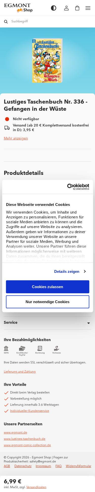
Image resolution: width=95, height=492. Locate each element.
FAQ (58, 466)
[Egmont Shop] (25, 7)
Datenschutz (22, 466)
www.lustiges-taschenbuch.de (24, 439)
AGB (7, 466)
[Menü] (88, 8)
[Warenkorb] (77, 8)
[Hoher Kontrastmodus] (53, 8)
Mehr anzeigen (16, 138)
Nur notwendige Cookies (47, 302)
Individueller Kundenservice (29, 411)
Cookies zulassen (47, 287)
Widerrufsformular (78, 466)
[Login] (66, 8)
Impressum (43, 466)
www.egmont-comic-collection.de (27, 445)
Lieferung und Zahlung (20, 371)
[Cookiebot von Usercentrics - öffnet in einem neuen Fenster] (67, 187)
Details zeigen (66, 271)
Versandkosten (36, 487)
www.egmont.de (15, 432)
